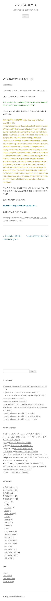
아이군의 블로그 (25, 5)
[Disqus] (25, 272)
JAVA (23, 218)
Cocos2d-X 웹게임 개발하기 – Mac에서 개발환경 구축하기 (23, 404)
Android (7, 502)
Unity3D (7, 537)
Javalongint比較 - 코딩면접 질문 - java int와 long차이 (22, 437)
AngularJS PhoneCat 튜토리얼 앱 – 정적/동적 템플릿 (21, 416)
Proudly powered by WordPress (14, 596)
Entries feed (7, 576)
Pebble (7, 525)
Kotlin (6, 517)
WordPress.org (8, 582)
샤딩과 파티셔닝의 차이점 (23, 449)
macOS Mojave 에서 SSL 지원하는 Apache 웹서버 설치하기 (24, 395)
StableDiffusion (10, 534)
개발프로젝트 (9, 543)
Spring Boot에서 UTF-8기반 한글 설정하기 (28, 463)
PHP (6, 528)
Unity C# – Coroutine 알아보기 (20, 443)
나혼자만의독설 (8, 487)
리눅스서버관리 (10, 552)
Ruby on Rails (9, 531)
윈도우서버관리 (10, 555)
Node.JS (7, 519)
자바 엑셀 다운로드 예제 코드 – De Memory (18, 466)
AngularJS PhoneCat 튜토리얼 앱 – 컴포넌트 (18, 413)
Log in (5, 573)
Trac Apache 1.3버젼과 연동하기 (29, 434)
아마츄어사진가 (8, 490)
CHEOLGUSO (8, 452)
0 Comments (7, 84)
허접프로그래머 (8, 499)
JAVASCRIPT (8, 514)
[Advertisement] (25, 47)
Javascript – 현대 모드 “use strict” (15, 401)
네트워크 (7, 546)
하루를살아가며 (8, 496)
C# (5, 505)
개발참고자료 (9, 540)
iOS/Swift (7, 508)
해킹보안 (7, 558)
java (35, 218)
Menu (25, 16)
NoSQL (7, 522)
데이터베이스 (9, 549)
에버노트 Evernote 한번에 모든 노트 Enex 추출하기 (21, 392)
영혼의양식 (7, 493)
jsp (38, 218)
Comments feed (9, 579)
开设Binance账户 (9, 434)
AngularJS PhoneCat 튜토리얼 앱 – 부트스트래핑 (20, 419)
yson (5, 443)
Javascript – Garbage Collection (14, 398)
